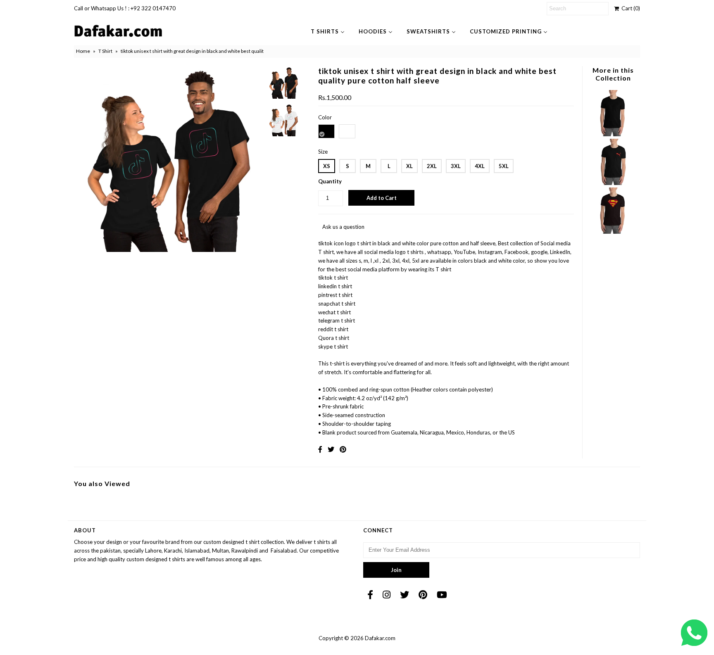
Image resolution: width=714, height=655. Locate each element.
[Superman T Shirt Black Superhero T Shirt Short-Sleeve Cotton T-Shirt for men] (613, 231)
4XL (480, 166)
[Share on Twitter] (331, 449)
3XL (456, 166)
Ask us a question (343, 226)
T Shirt (105, 51)
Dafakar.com (380, 638)
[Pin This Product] (343, 449)
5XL (504, 166)
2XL (432, 166)
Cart (629, 8)
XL (409, 166)
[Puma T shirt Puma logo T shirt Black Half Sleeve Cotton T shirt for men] (613, 183)
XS (326, 166)
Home (83, 51)
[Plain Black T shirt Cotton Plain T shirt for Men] (613, 134)
